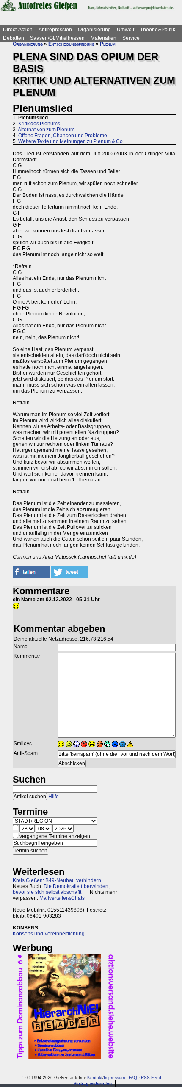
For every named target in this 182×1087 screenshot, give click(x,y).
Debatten (13, 38)
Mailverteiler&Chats (62, 898)
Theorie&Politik (157, 30)
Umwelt (125, 30)
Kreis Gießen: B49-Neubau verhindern (57, 880)
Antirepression (55, 30)
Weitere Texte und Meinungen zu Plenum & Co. (71, 141)
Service (131, 38)
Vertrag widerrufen (93, 1083)
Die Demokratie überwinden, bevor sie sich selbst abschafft (61, 889)
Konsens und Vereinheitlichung (49, 934)
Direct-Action (18, 30)
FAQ (133, 1077)
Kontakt (94, 1077)
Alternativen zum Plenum (46, 130)
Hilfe (53, 796)
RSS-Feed (151, 1077)
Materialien (103, 38)
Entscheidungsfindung (71, 44)
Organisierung (94, 30)
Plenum (108, 44)
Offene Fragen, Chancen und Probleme (62, 135)
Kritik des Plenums (39, 124)
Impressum (114, 1077)
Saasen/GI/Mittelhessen (57, 38)
